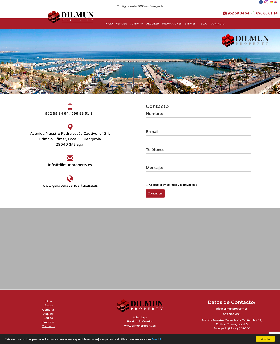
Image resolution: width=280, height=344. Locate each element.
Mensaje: (154, 167)
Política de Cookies (140, 321)
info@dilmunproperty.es (70, 165)
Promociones (172, 23)
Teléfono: (155, 149)
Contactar (155, 193)
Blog (204, 23)
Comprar (136, 23)
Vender (121, 23)
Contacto (218, 23)
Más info (157, 339)
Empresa (191, 23)
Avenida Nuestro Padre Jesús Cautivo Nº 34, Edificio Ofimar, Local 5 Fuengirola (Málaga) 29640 (231, 324)
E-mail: (152, 131)
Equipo (48, 318)
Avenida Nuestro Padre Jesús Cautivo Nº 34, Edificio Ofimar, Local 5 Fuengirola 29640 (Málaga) (70, 139)
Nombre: (154, 113)
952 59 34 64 (238, 13)
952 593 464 (231, 314)
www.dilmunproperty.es (140, 325)
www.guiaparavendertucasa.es (70, 185)
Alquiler (152, 23)
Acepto (265, 339)
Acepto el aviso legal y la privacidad (173, 185)
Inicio (109, 23)
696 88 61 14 (267, 13)
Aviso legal (140, 317)
